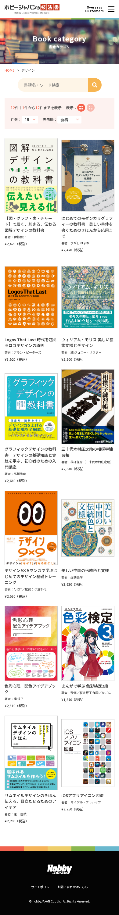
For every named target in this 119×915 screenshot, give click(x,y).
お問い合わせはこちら (72, 887)
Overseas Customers (94, 9)
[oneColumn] (91, 108)
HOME (9, 70)
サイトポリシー (41, 887)
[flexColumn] (81, 108)
